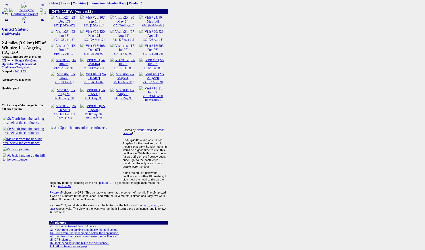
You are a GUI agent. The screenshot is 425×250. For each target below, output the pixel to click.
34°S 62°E (21, 71)
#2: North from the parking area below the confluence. (84, 229)
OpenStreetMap (11, 64)
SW (6, 19)
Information (97, 3)
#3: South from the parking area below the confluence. (84, 233)
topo (25, 64)
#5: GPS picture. (60, 239)
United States (14, 29)
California (11, 34)
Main (54, 3)
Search (65, 3)
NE (42, 5)
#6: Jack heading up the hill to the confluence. (79, 243)
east (52, 208)
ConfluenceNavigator (15, 67)
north (146, 205)
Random (134, 3)
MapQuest (31, 60)
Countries (79, 3)
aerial (32, 64)
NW (6, 5)
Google (19, 60)
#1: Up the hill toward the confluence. (73, 226)
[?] (4, 60)
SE (42, 19)
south (154, 205)
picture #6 (64, 186)
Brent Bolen (144, 130)
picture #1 (105, 182)
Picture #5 (56, 192)
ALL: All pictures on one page (68, 246)
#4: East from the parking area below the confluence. (83, 236)
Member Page (116, 3)
